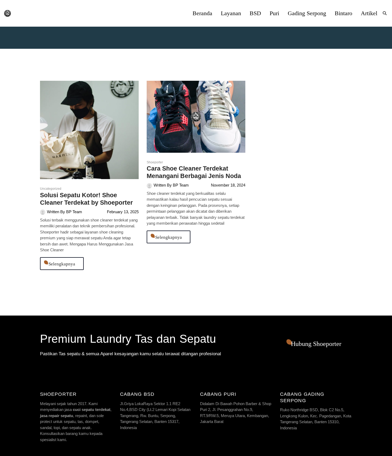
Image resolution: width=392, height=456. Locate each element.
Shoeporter (155, 162)
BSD (255, 13)
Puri (274, 13)
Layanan (231, 13)
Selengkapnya (62, 264)
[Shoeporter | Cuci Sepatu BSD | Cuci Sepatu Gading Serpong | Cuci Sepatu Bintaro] (7, 13)
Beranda (202, 13)
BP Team (74, 211)
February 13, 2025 (123, 211)
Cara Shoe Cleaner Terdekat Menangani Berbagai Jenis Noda (194, 172)
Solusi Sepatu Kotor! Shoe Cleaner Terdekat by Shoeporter (86, 199)
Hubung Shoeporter (316, 343)
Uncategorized (50, 189)
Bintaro (343, 13)
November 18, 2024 (228, 185)
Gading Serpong (307, 13)
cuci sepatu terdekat (91, 409)
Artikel (369, 13)
